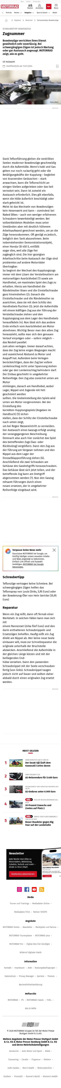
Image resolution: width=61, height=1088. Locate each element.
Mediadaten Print (22, 912)
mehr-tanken (13, 1068)
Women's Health (50, 1076)
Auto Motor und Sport (32, 1051)
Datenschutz (10, 976)
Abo (22, 1)
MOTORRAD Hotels (11, 927)
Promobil (18, 1076)
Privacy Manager (26, 976)
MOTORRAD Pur (16, 944)
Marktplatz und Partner (46, 927)
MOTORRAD (13, 1000)
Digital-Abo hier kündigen (38, 944)
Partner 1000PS (40, 912)
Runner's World (33, 1076)
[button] (30, 87)
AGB (30, 968)
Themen (51, 976)
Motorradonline (44, 1068)
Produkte (36, 1)
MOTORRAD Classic (35, 1000)
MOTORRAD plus (42, 935)
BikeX (47, 1051)
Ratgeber (28, 12)
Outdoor (7, 1076)
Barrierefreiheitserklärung (30, 984)
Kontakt (7, 968)
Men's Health (28, 1068)
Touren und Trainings (19, 903)
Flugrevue (36, 1059)
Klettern (47, 1059)
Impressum (20, 968)
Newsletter (27, 927)
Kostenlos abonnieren (22, 874)
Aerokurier (14, 1051)
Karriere (40, 976)
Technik (9, 12)
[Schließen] (54, 550)
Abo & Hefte (30, 1008)
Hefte (28, 1)
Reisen (16, 12)
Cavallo (25, 1059)
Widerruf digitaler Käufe (30, 952)
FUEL (49, 1000)
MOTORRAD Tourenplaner (20, 935)
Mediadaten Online (40, 903)
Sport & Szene (42, 12)
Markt (55, 12)
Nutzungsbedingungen (45, 968)
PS (22, 1000)
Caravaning (13, 1059)
